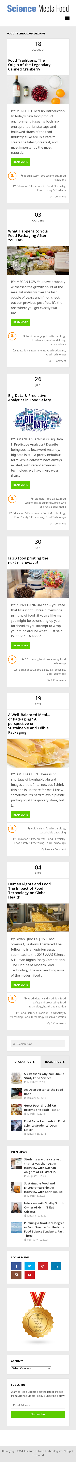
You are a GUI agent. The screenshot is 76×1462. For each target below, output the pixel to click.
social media (58, 506)
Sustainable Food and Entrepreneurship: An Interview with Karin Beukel (43, 1187)
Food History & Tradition (51, 190)
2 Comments (58, 680)
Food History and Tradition (43, 998)
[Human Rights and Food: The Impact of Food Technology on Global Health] (38, 918)
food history (31, 175)
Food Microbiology (54, 513)
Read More (20, 162)
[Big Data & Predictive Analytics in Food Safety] (38, 420)
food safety (52, 498)
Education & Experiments (31, 186)
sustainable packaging (53, 832)
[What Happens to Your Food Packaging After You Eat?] (38, 260)
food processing (49, 659)
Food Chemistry (56, 186)
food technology (49, 175)
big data (39, 498)
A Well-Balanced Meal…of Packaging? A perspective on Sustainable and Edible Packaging (29, 723)
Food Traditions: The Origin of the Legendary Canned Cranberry (29, 64)
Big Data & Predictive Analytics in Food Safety (29, 397)
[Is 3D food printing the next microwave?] (38, 584)
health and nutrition (54, 1006)
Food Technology (56, 354)
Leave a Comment (55, 849)
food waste (38, 340)
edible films (38, 828)
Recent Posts (55, 1062)
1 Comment (59, 196)
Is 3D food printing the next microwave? (28, 560)
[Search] (14, 1043)
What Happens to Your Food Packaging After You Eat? (28, 235)
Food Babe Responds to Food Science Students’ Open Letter (44, 1125)
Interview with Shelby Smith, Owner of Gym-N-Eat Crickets (44, 1207)
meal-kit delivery (55, 340)
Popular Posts (24, 1062)
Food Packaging (56, 350)
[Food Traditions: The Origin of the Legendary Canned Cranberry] (38, 89)
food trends (46, 502)
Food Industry (26, 669)
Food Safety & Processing (29, 517)
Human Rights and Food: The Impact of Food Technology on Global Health (29, 890)
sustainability (58, 344)
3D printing (31, 659)
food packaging (35, 336)
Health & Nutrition (55, 1017)
